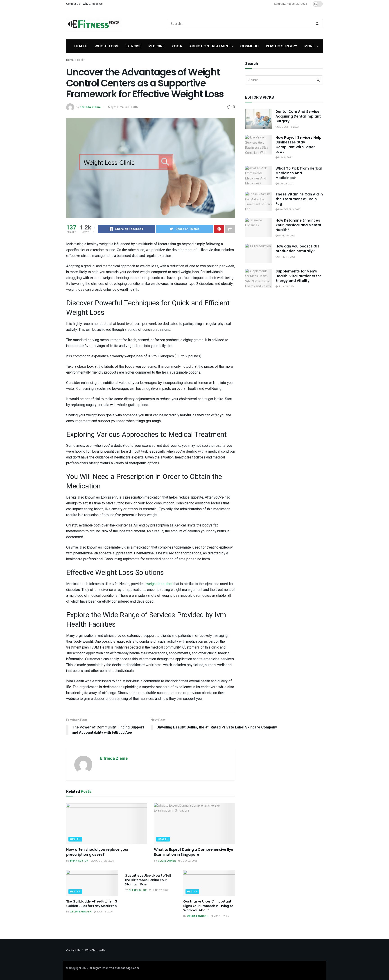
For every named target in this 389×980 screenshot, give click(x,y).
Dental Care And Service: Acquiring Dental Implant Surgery (298, 116)
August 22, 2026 (103, 861)
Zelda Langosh (80, 912)
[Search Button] (318, 23)
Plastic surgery (281, 46)
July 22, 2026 (188, 861)
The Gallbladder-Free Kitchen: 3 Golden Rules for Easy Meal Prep (91, 903)
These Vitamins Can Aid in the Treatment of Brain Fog (299, 199)
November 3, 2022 (289, 209)
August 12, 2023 (288, 127)
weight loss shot (159, 584)
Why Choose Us (93, 4)
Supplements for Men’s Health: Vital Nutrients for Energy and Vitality (298, 276)
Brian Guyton (79, 861)
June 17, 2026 (159, 890)
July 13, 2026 (104, 912)
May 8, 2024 (285, 157)
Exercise (133, 46)
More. (309, 46)
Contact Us (73, 4)
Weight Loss (106, 46)
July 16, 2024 (286, 286)
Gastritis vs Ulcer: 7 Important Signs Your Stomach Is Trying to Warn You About (208, 905)
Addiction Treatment (209, 46)
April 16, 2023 (286, 236)
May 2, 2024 (115, 107)
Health (80, 46)
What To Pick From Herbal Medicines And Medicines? (299, 173)
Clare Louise (167, 861)
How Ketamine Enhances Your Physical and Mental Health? (298, 225)
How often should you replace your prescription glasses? (97, 852)
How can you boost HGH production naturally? (297, 248)
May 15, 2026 (221, 916)
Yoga (177, 46)
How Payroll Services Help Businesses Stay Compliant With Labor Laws (298, 144)
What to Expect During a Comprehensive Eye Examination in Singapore (193, 852)
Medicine (156, 46)
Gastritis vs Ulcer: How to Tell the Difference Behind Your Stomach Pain (148, 880)
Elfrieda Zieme (90, 107)
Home (70, 60)
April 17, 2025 (286, 257)
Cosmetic (249, 46)
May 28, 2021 (286, 184)
